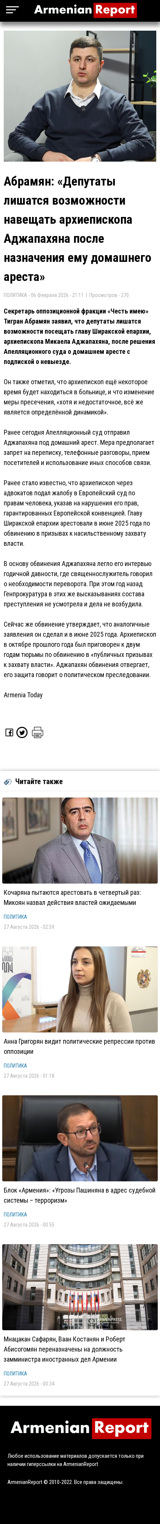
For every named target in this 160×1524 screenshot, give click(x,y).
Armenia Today (23, 695)
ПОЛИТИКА (15, 917)
